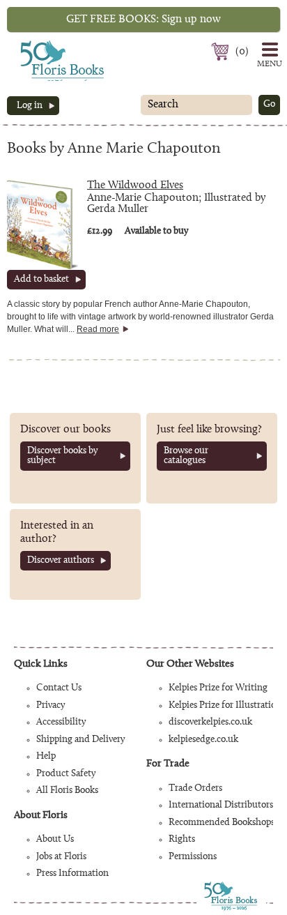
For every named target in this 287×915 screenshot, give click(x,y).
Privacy (50, 706)
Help (46, 757)
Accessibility (61, 722)
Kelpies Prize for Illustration (225, 706)
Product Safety (65, 774)
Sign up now (143, 19)
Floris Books (36, 44)
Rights (182, 840)
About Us (55, 840)
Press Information (72, 874)
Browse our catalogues (186, 456)
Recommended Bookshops (221, 823)
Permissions (193, 857)
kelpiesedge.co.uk (203, 740)
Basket (222, 52)
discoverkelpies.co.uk (210, 722)
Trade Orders (195, 789)
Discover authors (60, 561)
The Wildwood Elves (135, 185)
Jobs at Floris (61, 857)
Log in (29, 106)
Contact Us (59, 688)
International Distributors (221, 805)
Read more (98, 329)
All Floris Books (67, 791)
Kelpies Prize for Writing (218, 688)
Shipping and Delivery (80, 740)
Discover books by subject (62, 456)
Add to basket (41, 280)
